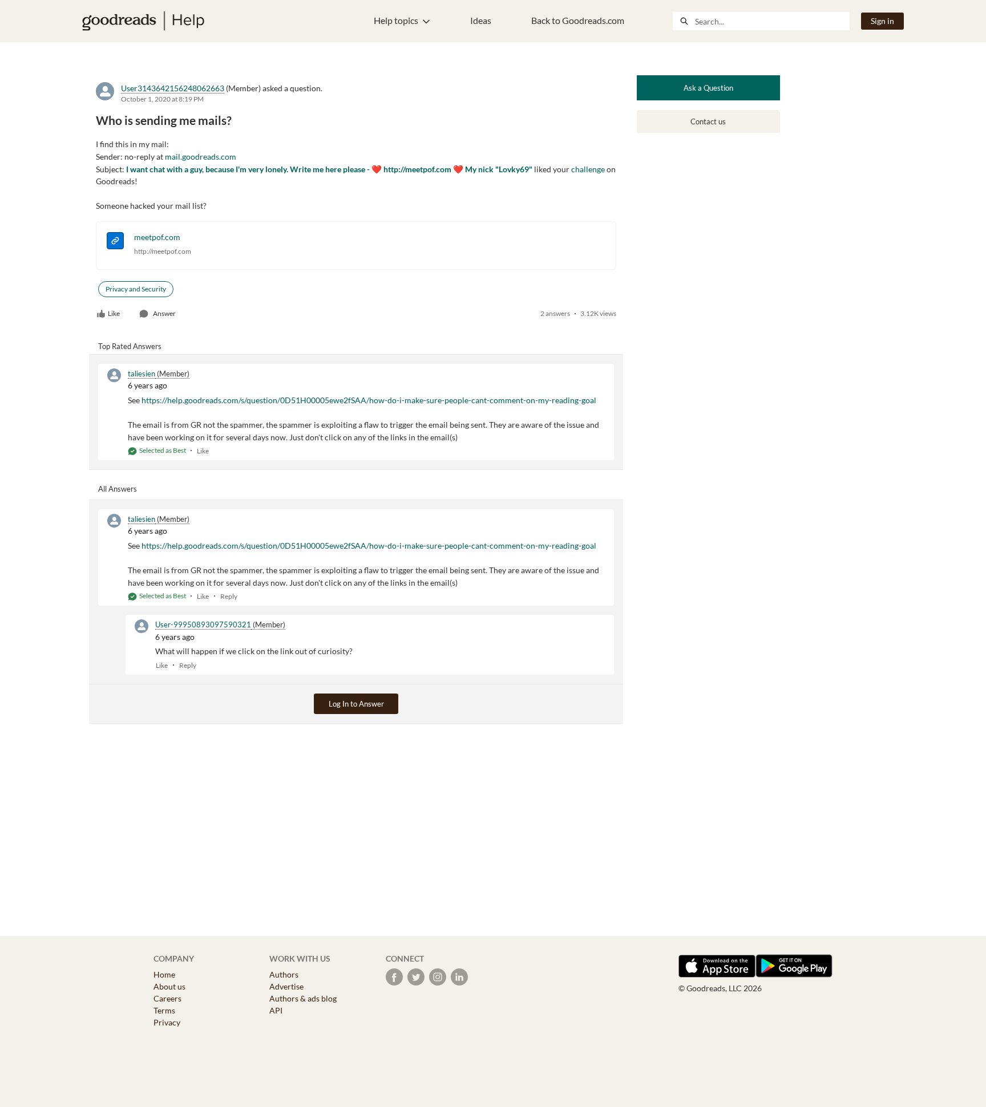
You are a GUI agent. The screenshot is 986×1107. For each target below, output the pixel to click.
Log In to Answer (356, 703)
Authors (283, 974)
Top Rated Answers (129, 346)
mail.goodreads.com (200, 156)
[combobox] (772, 21)
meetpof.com (157, 237)
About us (169, 986)
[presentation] (115, 242)
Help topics (396, 20)
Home (164, 974)
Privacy (166, 1022)
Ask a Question (708, 87)
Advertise (286, 986)
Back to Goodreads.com (577, 20)
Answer (164, 313)
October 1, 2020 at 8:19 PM (162, 99)
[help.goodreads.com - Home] (143, 21)
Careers (167, 998)
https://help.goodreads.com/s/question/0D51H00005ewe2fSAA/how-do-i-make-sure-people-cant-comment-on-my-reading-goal (369, 400)
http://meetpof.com (162, 251)
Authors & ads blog (303, 998)
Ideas (480, 20)
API (275, 1010)
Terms (164, 1010)
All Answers (117, 488)
